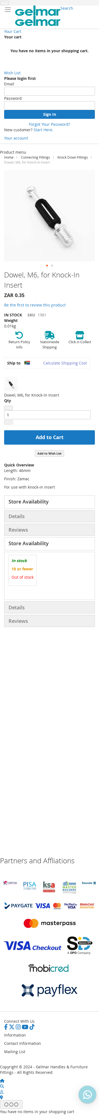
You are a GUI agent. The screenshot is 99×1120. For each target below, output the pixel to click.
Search (67, 8)
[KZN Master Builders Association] (69, 892)
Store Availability (29, 501)
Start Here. (43, 129)
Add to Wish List (49, 453)
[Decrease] (8, 408)
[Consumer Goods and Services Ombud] (10, 883)
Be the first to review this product (35, 305)
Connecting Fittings (35, 157)
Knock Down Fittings (72, 157)
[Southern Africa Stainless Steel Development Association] (89, 883)
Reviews (18, 529)
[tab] (49, 502)
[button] (47, 265)
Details (17, 516)
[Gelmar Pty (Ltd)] (38, 16)
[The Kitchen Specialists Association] (49, 892)
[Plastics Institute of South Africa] (30, 889)
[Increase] (8, 422)
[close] (4, 3)
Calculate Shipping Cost (65, 363)
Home (8, 157)
